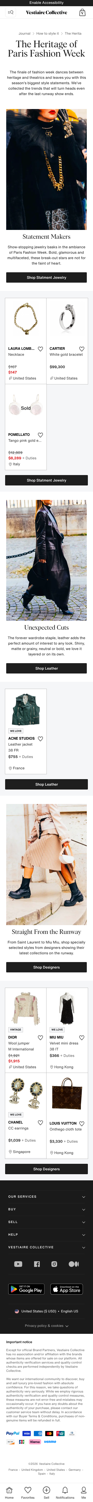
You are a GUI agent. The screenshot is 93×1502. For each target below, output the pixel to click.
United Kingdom (32, 1470)
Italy (52, 1474)
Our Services (22, 1197)
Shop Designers (46, 967)
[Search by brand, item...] (10, 12)
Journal (24, 33)
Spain (42, 1474)
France (13, 1470)
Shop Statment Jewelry (46, 277)
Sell (13, 1222)
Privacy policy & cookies (44, 1325)
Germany (74, 1470)
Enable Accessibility (46, 2)
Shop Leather (46, 668)
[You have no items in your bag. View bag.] (82, 12)
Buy (12, 1209)
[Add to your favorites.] (40, 349)
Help (13, 1235)
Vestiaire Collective (31, 1247)
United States (56, 1470)
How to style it (47, 33)
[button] (82, 12)
